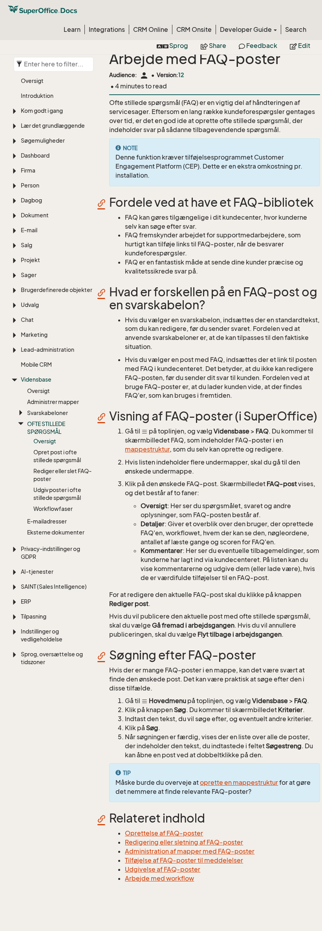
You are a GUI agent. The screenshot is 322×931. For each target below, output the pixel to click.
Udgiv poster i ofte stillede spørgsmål (57, 494)
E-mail (29, 230)
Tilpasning (33, 616)
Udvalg (30, 304)
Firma (28, 170)
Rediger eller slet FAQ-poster (62, 475)
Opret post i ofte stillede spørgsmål (57, 456)
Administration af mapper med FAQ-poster (189, 851)
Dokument (35, 215)
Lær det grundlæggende (53, 125)
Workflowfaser (53, 508)
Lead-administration (47, 349)
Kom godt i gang (42, 110)
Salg (26, 245)
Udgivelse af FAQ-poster (162, 869)
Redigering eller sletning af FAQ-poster (184, 842)
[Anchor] (104, 202)
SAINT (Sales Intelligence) (54, 586)
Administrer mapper (53, 401)
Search (295, 29)
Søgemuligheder (43, 140)
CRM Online (150, 29)
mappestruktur (147, 449)
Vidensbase (36, 379)
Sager (29, 275)
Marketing (34, 334)
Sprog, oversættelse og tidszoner (52, 658)
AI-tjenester (37, 571)
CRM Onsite (194, 29)
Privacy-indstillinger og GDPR (50, 552)
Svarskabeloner (47, 412)
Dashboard (35, 155)
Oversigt (32, 80)
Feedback (261, 46)
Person (30, 185)
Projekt (30, 260)
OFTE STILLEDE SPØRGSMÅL (46, 428)
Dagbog (31, 200)
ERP (26, 601)
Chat (27, 319)
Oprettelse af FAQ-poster (164, 833)
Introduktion (37, 95)
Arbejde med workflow (159, 878)
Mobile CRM (36, 364)
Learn (72, 29)
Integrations (107, 29)
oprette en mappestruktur (239, 782)
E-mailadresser (47, 521)
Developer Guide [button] (246, 29)
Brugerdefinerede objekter (56, 289)
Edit (303, 46)
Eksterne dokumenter (55, 532)
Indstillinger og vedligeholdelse (41, 635)
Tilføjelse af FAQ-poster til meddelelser (184, 860)
